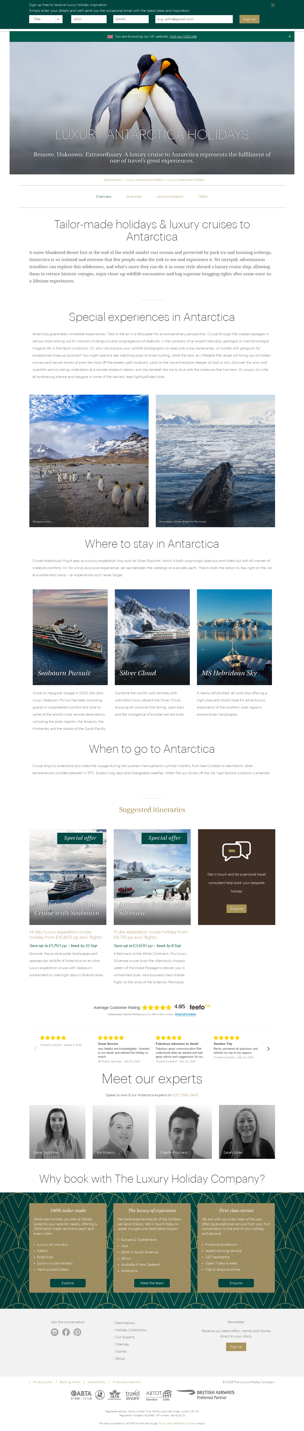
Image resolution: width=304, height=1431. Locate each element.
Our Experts (125, 1337)
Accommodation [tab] (170, 196)
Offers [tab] (203, 196)
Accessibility (96, 1382)
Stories (121, 1351)
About (120, 1358)
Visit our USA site (183, 36)
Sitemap (122, 1344)
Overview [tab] (103, 196)
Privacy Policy (166, 1423)
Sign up (249, 19)
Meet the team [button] (152, 1283)
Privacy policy (43, 1382)
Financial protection (127, 1382)
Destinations (125, 1323)
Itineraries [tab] (134, 196)
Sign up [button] (236, 1347)
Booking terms (70, 1382)
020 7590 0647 (186, 1095)
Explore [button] (68, 1283)
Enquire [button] (236, 908)
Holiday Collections (131, 1330)
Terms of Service (188, 1423)
